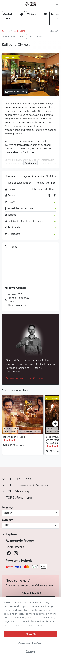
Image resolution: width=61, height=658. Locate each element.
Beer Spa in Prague (14, 436)
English (8, 512)
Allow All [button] (31, 633)
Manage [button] (30, 651)
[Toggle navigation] (4, 4)
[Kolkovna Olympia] (30, 75)
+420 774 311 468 (30, 592)
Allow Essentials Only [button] (30, 642)
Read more (30, 163)
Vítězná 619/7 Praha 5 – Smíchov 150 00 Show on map (18, 300)
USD (6, 525)
